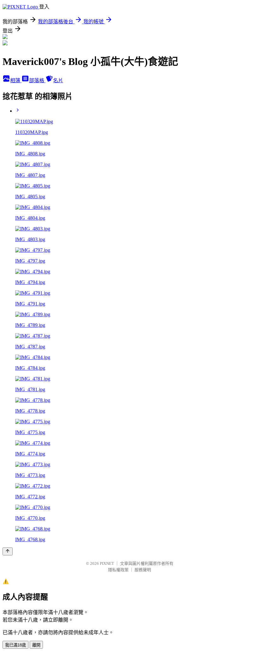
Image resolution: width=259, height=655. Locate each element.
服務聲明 (143, 569)
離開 (36, 645)
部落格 (37, 80)
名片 (58, 80)
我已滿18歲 (15, 645)
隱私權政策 (118, 569)
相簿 (15, 80)
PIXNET (107, 563)
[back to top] (8, 551)
